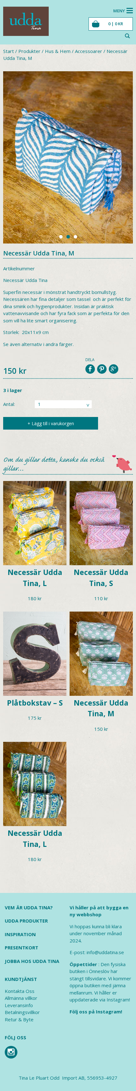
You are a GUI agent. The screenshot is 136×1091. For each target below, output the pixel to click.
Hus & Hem (58, 51)
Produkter (29, 51)
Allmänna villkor (21, 998)
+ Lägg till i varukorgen (51, 423)
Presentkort (21, 947)
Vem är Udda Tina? (29, 907)
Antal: (9, 404)
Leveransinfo (19, 1005)
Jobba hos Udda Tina (32, 961)
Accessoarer (88, 51)
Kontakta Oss (19, 991)
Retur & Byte (19, 1019)
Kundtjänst (21, 979)
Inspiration (20, 934)
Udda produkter (26, 921)
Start (8, 51)
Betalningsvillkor (22, 1012)
